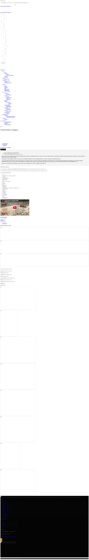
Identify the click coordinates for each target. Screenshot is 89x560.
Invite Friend (12, 4)
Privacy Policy (4, 513)
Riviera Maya (4, 223)
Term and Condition (4, 217)
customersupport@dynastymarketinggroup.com (9, 536)
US (2, 521)
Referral (3, 509)
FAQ (3, 512)
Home (3, 501)
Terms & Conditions (5, 516)
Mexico (3, 522)
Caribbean (3, 524)
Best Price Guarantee (5, 507)
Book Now (4, 506)
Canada (3, 525)
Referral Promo (6, 4)
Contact (3, 504)
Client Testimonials (5, 510)
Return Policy (4, 515)
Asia (3, 527)
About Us (4, 503)
